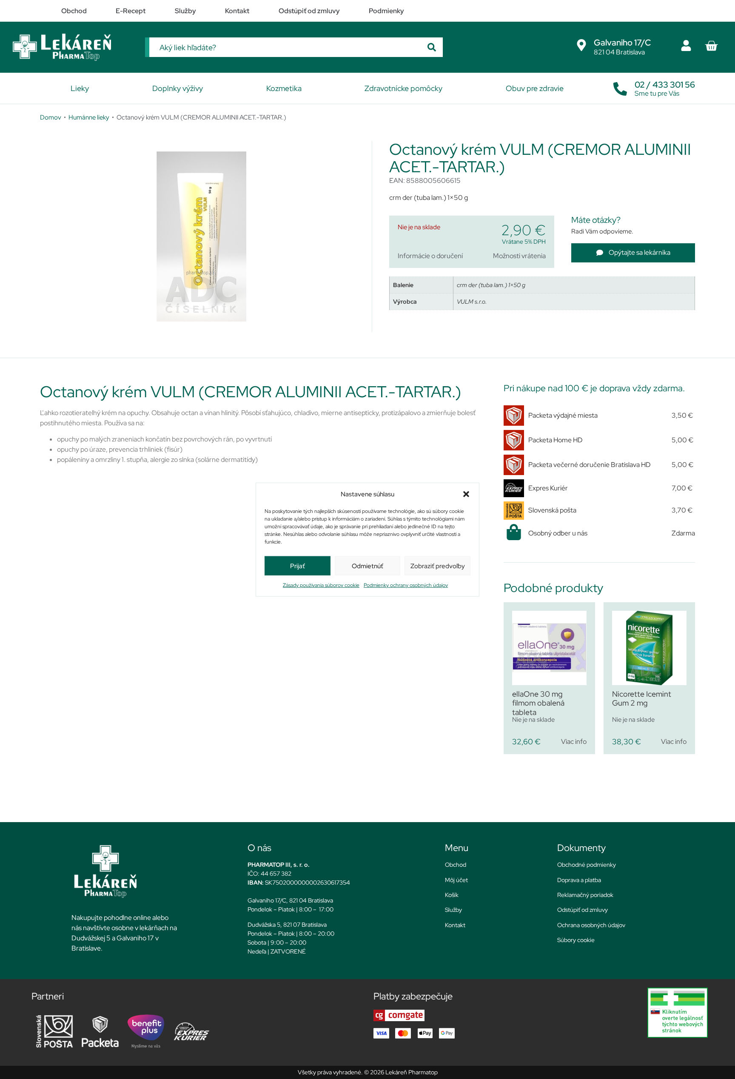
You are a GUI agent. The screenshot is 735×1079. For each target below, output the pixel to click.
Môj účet (456, 880)
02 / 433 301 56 (665, 84)
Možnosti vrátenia (519, 255)
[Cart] (711, 46)
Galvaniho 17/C (622, 42)
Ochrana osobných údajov (591, 925)
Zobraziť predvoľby (437, 565)
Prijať (297, 565)
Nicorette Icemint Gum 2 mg (641, 698)
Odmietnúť (367, 565)
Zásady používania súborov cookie (321, 585)
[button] (466, 494)
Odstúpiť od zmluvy (582, 910)
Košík (452, 895)
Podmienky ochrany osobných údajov (406, 585)
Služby (453, 910)
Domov (50, 117)
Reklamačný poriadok (585, 895)
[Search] (432, 47)
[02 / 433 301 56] (620, 87)
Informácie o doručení (430, 255)
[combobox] (285, 47)
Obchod (455, 864)
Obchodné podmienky (586, 864)
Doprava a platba (579, 880)
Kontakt (455, 925)
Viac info (574, 741)
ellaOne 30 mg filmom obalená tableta (538, 703)
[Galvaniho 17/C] (581, 45)
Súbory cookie (576, 940)
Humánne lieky (88, 117)
